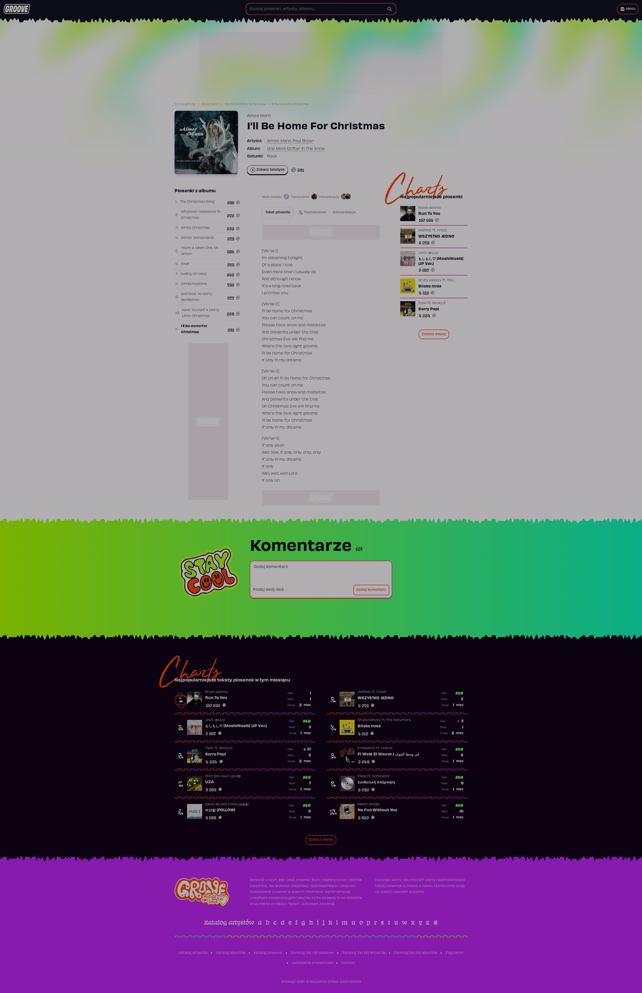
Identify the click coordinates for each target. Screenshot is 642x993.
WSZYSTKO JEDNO (436, 236)
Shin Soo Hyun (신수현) (223, 776)
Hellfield (424, 230)
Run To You (429, 214)
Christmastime (194, 284)
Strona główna (185, 104)
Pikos (362, 776)
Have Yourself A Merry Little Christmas (200, 313)
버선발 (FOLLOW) (220, 810)
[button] (627, 9)
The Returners (398, 720)
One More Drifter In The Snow (245, 104)
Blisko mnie (430, 286)
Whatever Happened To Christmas (200, 215)
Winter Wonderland (197, 238)
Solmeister (381, 776)
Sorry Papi (428, 309)
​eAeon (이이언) (369, 804)
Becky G (438, 303)
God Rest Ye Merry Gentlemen (196, 297)
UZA (209, 782)
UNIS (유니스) (428, 253)
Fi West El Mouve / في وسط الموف (388, 754)
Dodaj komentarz (371, 589)
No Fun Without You (377, 810)
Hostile (386, 748)
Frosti (442, 230)
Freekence (366, 748)
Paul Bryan (303, 141)
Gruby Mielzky (429, 280)
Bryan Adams (429, 208)
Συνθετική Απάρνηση (376, 782)
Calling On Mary (194, 274)
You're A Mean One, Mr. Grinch (200, 251)
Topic (422, 303)
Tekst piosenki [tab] (277, 212)
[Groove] (17, 9)
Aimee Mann (209, 104)
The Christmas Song (197, 202)
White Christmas (195, 228)
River (185, 264)
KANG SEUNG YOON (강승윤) (227, 804)
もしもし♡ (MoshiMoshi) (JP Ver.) (440, 261)
